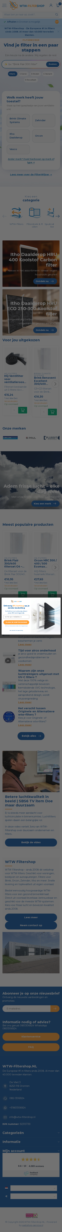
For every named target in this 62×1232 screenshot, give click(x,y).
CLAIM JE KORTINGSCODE (16, 622)
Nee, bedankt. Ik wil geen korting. (16, 630)
